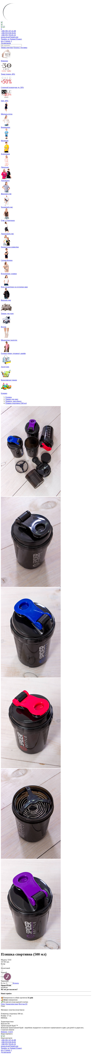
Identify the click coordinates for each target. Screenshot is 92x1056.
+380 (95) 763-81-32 (8, 35)
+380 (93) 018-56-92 (8, 33)
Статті (10, 1032)
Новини (4, 1032)
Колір (3, 964)
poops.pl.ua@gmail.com (9, 37)
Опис (3, 1004)
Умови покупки (7, 47)
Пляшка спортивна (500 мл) (16, 403)
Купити (16, 983)
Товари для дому (11, 399)
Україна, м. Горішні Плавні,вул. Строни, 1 (11, 40)
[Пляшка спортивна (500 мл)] (31, 496)
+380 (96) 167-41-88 (8, 31)
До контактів (6, 43)
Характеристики (11, 1004)
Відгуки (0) (23, 1004)
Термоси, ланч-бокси (13, 401)
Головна (8, 397)
